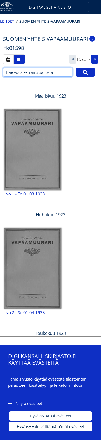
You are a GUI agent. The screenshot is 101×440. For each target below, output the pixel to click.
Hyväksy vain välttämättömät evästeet (50, 426)
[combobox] (83, 59)
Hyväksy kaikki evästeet (50, 415)
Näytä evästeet (29, 403)
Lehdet (7, 21)
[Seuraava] (94, 59)
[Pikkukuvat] (19, 59)
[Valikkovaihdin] (94, 7)
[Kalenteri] (8, 59)
